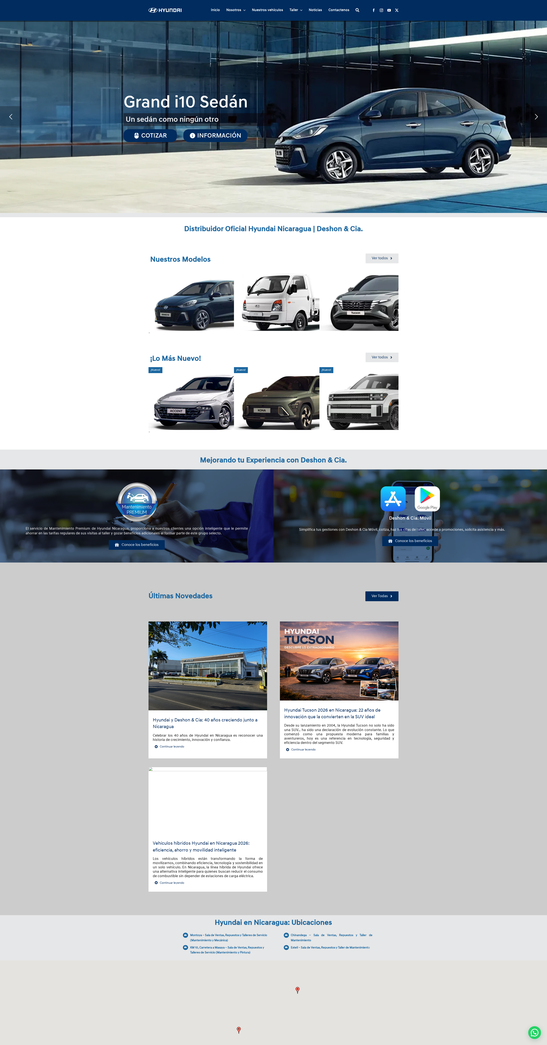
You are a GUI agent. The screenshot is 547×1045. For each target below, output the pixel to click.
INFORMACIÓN (155, 141)
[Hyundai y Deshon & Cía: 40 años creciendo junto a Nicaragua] (208, 665)
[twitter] (396, 10)
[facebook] (373, 10)
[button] (238, 1030)
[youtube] (389, 10)
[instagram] (381, 10)
